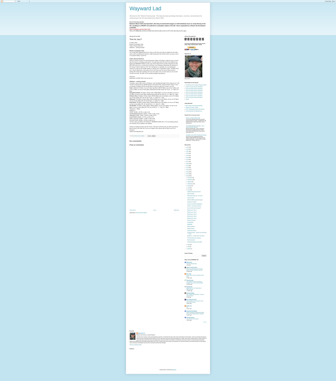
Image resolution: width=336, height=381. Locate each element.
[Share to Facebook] (153, 136)
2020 (187, 155)
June (188, 189)
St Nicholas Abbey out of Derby (194, 242)
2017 (187, 161)
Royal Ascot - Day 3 (192, 214)
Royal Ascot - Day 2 (192, 216)
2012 (187, 171)
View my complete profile (135, 344)
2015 (187, 165)
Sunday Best (190, 222)
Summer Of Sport (191, 220)
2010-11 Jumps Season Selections (194, 97)
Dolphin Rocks (190, 228)
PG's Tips (188, 274)
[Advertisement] (154, 196)
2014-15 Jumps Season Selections (194, 90)
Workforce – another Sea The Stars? (195, 235)
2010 (187, 175)
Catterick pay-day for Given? (194, 191)
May (188, 244)
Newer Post (132, 210)
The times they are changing (194, 238)
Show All (204, 322)
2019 (187, 157)
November (190, 179)
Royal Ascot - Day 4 (192, 210)
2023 (187, 149)
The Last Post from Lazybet (192, 318)
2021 (187, 153)
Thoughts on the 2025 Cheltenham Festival (196, 135)
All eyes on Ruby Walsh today (193, 118)
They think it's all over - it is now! (194, 195)
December (190, 177)
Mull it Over (189, 262)
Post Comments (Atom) (141, 212)
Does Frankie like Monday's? (194, 208)
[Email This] (148, 136)
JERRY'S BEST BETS (191, 267)
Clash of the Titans (191, 230)
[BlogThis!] (150, 136)
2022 (187, 151)
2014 (187, 167)
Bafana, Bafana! (191, 226)
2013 (187, 169)
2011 (187, 173)
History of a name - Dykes (192, 107)
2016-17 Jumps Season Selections (194, 86)
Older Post (176, 210)
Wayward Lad (145, 8)
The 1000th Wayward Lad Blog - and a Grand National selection (195, 126)
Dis (187, 307)
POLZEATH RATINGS (191, 311)
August (189, 185)
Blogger (174, 369)
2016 (187, 163)
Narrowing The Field (191, 299)
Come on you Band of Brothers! (194, 204)
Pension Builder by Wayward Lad (194, 111)
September (190, 183)
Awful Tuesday (190, 193)
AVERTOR (189, 224)
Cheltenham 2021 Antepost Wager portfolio (196, 85)
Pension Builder (190, 293)
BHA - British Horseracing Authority (194, 105)
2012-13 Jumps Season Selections (194, 94)
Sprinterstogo (189, 280)
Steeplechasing (190, 317)
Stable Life (189, 306)
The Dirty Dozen (191, 240)
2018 (187, 159)
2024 (187, 147)
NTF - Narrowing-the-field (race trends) (195, 109)
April (188, 246)
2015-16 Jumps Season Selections (194, 88)
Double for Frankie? (192, 202)
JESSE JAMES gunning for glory (195, 199)
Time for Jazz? (190, 197)
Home (154, 210)
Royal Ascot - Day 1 (192, 218)
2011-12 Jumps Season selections (194, 95)
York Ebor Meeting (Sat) (191, 263)
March (189, 248)
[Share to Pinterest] (155, 136)
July (188, 187)
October (189, 181)
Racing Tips (189, 286)
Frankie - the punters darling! (194, 206)
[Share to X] (151, 136)
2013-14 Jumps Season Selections (194, 92)
